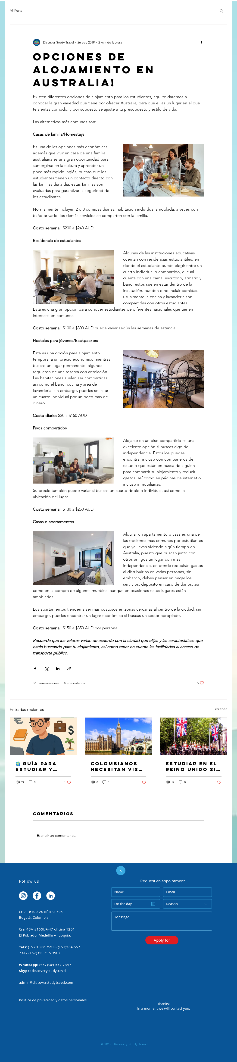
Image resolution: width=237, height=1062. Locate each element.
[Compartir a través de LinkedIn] (58, 668)
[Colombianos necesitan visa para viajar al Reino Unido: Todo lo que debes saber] (118, 736)
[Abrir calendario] (153, 904)
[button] (221, 10)
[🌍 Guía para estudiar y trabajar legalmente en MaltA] (43, 736)
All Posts (16, 10)
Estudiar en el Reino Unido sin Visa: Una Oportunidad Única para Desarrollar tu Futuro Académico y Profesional (193, 766)
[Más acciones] (201, 42)
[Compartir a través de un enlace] (69, 668)
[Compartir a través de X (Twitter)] (46, 668)
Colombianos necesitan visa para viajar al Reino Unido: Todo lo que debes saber (117, 766)
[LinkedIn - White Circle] (50, 895)
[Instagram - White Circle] (23, 895)
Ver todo (221, 709)
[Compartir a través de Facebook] (35, 668)
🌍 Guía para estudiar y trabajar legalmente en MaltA (42, 766)
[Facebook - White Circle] (37, 895)
